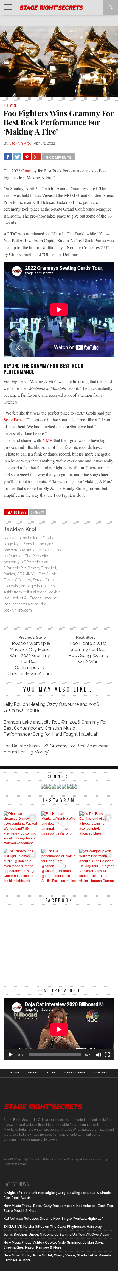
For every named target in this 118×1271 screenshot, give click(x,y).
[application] (59, 1029)
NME (48, 440)
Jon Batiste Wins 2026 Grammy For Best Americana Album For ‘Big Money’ (56, 749)
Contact (101, 1072)
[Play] (10, 1055)
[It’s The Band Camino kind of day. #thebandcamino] (96, 828)
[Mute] (98, 1055)
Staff (51, 1072)
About (33, 1072)
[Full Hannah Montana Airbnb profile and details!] (59, 828)
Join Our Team (74, 1072)
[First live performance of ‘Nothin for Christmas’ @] (59, 866)
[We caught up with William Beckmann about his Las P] (96, 866)
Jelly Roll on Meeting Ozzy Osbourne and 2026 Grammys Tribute (51, 707)
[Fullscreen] (107, 1055)
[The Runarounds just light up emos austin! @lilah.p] (21, 866)
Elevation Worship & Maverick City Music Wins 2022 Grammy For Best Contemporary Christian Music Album (29, 658)
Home (14, 1072)
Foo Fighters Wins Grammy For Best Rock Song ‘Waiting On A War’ (88, 652)
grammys (37, 512)
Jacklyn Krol (20, 143)
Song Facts (13, 419)
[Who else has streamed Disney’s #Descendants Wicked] (21, 828)
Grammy (29, 170)
